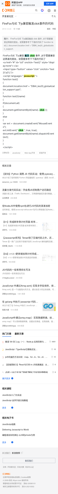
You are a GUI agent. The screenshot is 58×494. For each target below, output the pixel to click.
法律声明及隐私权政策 (11, 477)
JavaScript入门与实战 (11, 394)
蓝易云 (4, 214)
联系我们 (29, 460)
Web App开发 (29, 153)
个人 (53, 16)
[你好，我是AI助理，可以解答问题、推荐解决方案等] (42, 10)
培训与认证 (29, 467)
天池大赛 (20, 467)
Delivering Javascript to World (15, 429)
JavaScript (16, 153)
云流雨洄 (5, 198)
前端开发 (42, 153)
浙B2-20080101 (30, 483)
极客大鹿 (5, 310)
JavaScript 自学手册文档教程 (15, 400)
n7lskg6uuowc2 (8, 278)
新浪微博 (16, 452)
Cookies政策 (26, 477)
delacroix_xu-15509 (10, 182)
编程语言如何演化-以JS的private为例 (18, 434)
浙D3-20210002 (28, 486)
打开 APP (49, 3)
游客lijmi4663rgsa (9, 294)
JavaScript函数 (8, 424)
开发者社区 (11, 467)
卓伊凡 (4, 230)
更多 (4, 407)
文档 (4, 467)
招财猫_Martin (7, 246)
